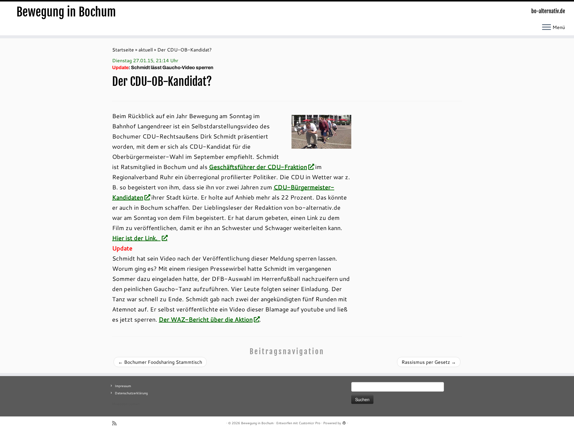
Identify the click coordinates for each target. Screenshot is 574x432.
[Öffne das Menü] (546, 27)
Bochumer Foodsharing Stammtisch (160, 361)
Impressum (123, 386)
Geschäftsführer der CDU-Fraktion (258, 166)
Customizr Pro (309, 423)
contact (134, 403)
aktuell (145, 49)
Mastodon (119, 403)
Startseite (123, 49)
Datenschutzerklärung (131, 393)
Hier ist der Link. (136, 238)
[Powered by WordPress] (344, 422)
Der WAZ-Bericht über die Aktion (206, 319)
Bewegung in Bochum (66, 12)
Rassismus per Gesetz (429, 361)
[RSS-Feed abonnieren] (116, 423)
